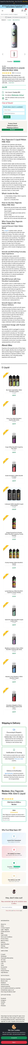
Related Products (12, 125)
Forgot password (5, 931)
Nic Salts (3, 959)
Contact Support (5, 927)
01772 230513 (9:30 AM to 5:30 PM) (10, 988)
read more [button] (11, 82)
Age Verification (9, 773)
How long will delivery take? (8, 991)
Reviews (12, 129)
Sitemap (3, 946)
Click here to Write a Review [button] (14, 803)
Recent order (4, 981)
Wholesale (3, 956)
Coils (2, 963)
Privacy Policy (8, 910)
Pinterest (3, 1005)
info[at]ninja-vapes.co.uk (7, 990)
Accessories (4, 967)
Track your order (18, 758)
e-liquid (6, 230)
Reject (14, 1042)
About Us (3, 924)
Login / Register (5, 929)
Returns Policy (4, 940)
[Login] (22, 10)
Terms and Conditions (6, 937)
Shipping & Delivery (12, 127)
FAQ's (2, 926)
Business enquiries (6, 979)
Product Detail (12, 123)
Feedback (3, 982)
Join (25, 907)
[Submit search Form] (26, 14)
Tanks (2, 965)
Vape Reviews (4, 972)
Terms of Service (16, 910)
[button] (2, 11)
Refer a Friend (4, 947)
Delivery (3, 942)
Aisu (5, 66)
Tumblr (2, 1003)
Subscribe (6, 116)
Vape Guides (4, 935)
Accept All (14, 1037)
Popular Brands (5, 970)
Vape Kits (3, 961)
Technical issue (5, 984)
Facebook (3, 998)
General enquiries (5, 986)
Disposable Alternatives (7, 958)
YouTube (3, 1002)
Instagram (3, 1000)
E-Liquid (3, 954)
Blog (2, 933)
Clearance (3, 968)
